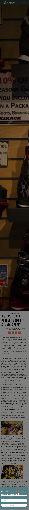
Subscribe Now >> (14, 505)
